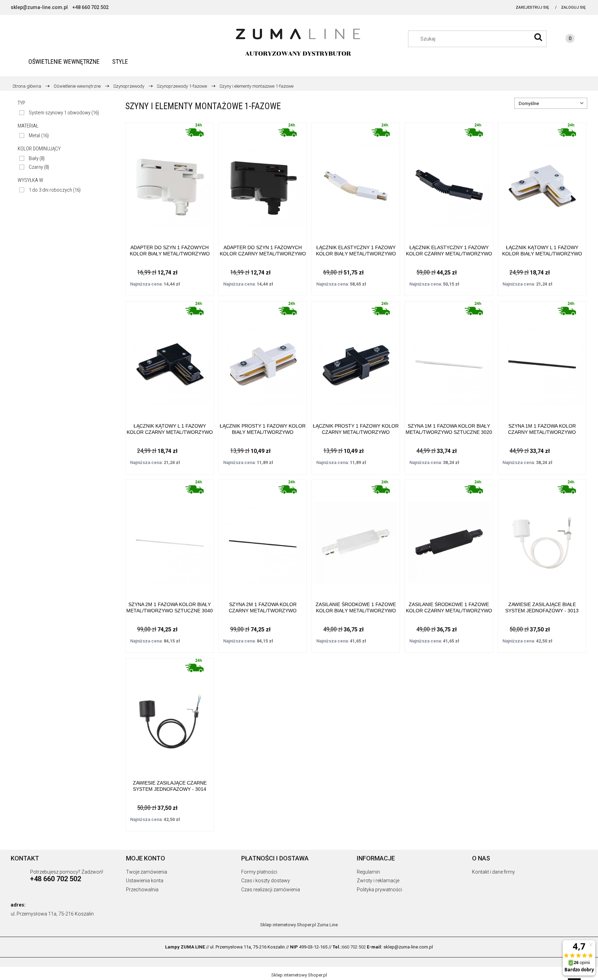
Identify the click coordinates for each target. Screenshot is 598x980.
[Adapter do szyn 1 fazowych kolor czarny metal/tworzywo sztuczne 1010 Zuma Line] (263, 178)
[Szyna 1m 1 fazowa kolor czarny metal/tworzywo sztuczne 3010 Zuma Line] (542, 357)
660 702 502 (354, 947)
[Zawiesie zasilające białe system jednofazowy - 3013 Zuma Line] (542, 535)
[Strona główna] (299, 42)
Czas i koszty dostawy (265, 880)
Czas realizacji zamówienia (270, 889)
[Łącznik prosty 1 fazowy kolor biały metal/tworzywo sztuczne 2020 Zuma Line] (263, 357)
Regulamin (368, 872)
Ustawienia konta (144, 880)
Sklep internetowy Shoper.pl (288, 924)
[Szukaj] (538, 37)
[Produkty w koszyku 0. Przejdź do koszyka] (563, 39)
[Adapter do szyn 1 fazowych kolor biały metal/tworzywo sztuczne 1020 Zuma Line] (170, 178)
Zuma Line (327, 924)
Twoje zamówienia (146, 872)
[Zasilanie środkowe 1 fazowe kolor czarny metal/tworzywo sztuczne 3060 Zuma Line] (449, 535)
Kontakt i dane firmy (493, 872)
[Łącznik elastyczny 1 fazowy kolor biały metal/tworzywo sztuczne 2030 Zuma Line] (356, 178)
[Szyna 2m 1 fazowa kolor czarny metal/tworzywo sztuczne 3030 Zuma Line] (263, 535)
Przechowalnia (142, 889)
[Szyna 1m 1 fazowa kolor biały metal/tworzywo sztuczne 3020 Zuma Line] (449, 357)
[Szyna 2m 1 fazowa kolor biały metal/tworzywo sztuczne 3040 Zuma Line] (170, 535)
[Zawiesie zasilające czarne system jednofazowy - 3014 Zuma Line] (170, 714)
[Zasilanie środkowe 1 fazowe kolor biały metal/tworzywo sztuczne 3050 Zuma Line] (356, 535)
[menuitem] (64, 61)
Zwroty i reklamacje (378, 880)
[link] (59, 112)
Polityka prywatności (379, 889)
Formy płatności (259, 872)
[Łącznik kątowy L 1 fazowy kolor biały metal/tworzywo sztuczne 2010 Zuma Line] (542, 178)
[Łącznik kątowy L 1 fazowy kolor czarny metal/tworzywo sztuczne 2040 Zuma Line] (170, 357)
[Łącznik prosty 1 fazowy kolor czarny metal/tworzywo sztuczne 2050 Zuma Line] (356, 357)
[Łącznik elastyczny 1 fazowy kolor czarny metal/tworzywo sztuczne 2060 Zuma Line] (449, 178)
